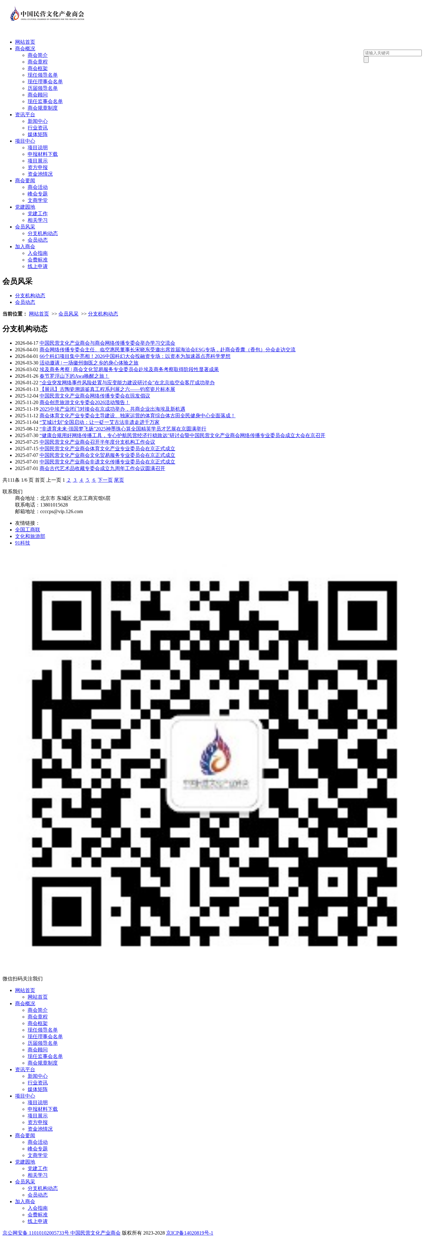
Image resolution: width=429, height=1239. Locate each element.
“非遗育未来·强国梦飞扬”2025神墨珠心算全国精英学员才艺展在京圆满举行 (123, 428)
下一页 (105, 480)
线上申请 (38, 266)
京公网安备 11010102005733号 (36, 1233)
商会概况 (25, 48)
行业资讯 (38, 127)
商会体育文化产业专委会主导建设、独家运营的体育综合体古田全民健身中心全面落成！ (138, 415)
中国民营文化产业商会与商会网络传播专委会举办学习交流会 (107, 343)
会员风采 (25, 226)
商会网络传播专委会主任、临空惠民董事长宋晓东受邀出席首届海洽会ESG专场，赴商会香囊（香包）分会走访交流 (168, 349)
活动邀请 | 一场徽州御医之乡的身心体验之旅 (89, 362)
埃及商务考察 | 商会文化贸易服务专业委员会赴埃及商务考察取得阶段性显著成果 (129, 369)
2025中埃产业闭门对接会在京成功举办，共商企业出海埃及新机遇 (112, 409)
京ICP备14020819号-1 (189, 1233)
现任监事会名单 (45, 101)
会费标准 (38, 259)
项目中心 (25, 141)
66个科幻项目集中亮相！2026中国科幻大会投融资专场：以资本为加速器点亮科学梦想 (135, 356)
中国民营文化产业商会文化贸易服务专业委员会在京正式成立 (107, 455)
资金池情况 (40, 174)
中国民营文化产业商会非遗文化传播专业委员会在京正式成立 (107, 461)
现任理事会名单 (45, 81)
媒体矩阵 (38, 134)
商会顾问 (38, 94)
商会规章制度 (43, 108)
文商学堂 (38, 200)
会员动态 (38, 240)
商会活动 (38, 187)
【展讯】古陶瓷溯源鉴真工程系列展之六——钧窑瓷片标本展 (107, 389)
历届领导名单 (43, 88)
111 (11, 480)
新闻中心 (38, 121)
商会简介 (38, 55)
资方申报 (38, 167)
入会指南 (38, 253)
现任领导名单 (43, 75)
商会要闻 (25, 180)
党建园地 (25, 207)
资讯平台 (25, 114)
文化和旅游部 (30, 536)
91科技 (22, 542)
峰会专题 (38, 193)
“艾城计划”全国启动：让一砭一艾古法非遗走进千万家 (100, 422)
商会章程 (38, 61)
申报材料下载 (43, 154)
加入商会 (25, 246)
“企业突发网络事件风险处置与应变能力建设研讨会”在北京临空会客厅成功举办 (127, 382)
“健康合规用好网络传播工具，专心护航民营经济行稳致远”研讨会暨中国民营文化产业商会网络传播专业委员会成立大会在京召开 (182, 435)
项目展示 (38, 160)
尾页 (119, 480)
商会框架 (38, 68)
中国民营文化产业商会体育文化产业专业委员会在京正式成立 (107, 448)
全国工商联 (27, 529)
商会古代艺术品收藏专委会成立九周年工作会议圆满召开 (102, 468)
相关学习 (38, 220)
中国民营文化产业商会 (95, 1233)
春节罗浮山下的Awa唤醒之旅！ (74, 376)
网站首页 (25, 42)
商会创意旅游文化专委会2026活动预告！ (85, 402)
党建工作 (38, 213)
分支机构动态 (43, 233)
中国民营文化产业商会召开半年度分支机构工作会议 (97, 442)
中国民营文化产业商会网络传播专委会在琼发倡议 (95, 395)
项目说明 (38, 147)
